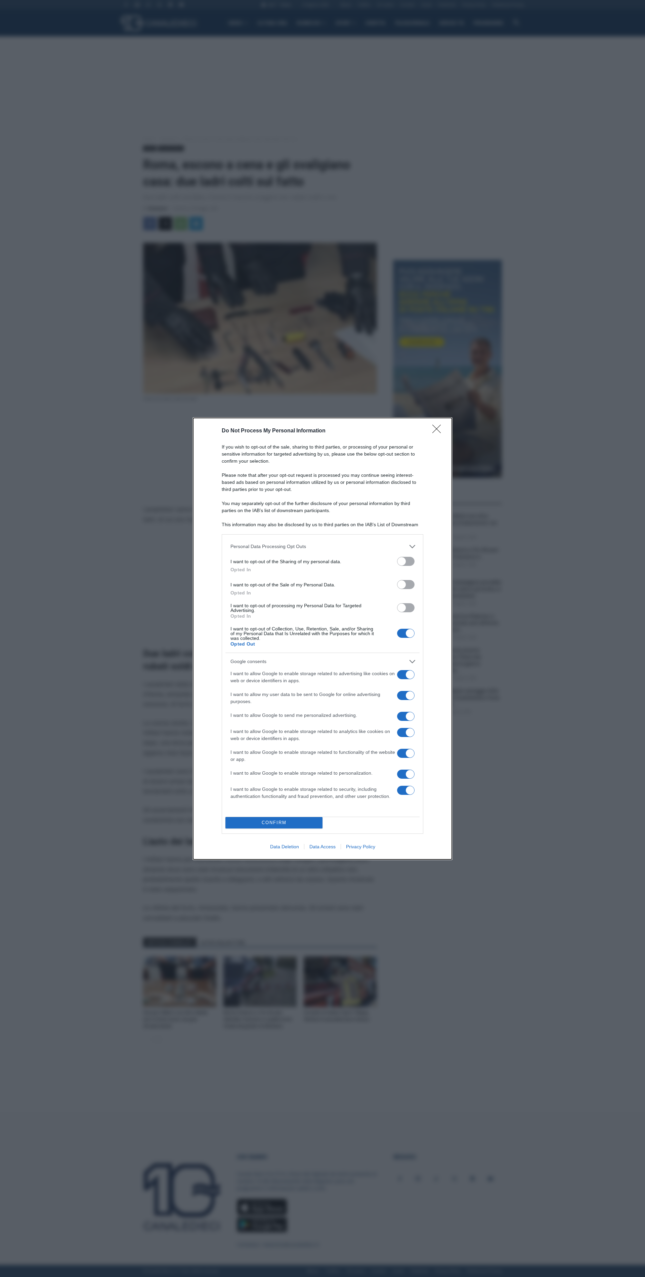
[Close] (438, 431)
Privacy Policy (360, 846)
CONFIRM (274, 822)
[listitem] (322, 546)
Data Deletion (284, 846)
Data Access (322, 846)
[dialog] (322, 638)
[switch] (406, 561)
